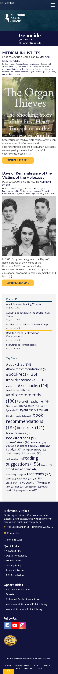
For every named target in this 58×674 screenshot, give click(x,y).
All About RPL (13, 550)
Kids (18, 668)
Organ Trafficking (36, 71)
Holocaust (6, 193)
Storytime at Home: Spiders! (21, 344)
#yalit (43, 406)
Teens (39, 668)
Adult (13, 64)
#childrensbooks (26, 380)
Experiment (39, 69)
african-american (9, 66)
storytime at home (21, 469)
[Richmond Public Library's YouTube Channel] (15, 625)
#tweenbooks (14, 406)
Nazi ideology (29, 193)
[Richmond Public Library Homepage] (15, 18)
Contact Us (13, 533)
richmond (46, 465)
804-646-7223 (14, 539)
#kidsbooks (33, 385)
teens (11, 478)
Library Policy (13, 565)
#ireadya (11, 386)
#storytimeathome (32, 401)
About (8, 665)
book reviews (19, 433)
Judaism (15, 193)
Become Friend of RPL (18, 589)
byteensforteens (17, 442)
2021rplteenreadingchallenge (19, 416)
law (20, 193)
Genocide (49, 69)
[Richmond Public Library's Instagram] (22, 625)
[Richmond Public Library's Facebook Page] (7, 625)
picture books (31, 453)
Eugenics (30, 69)
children (22, 69)
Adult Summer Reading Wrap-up (24, 304)
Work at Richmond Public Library (24, 609)
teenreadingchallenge (16, 475)
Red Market (7, 74)
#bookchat (18, 364)
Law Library (15, 71)
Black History (32, 66)
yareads (17, 486)
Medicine (24, 71)
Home (24, 43)
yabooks (31, 482)
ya (37, 478)
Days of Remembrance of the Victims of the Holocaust (27, 175)
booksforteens (21, 438)
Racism (52, 71)
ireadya (13, 449)
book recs (30, 427)
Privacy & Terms (15, 570)
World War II (50, 193)
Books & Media (22, 665)
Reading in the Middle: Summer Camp (27, 324)
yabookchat (14, 482)
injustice (5, 71)
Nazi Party (40, 193)
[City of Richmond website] (10, 640)
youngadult (33, 486)
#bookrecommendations (27, 369)
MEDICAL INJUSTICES (21, 52)
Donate (10, 594)
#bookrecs (21, 374)
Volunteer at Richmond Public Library (26, 604)
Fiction (45, 445)
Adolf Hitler (33, 188)
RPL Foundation (15, 575)
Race (46, 71)
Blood (41, 66)
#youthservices (34, 410)
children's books (28, 445)
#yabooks (31, 405)
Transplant (17, 74)
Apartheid (21, 66)
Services (28, 668)
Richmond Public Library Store (23, 599)
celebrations (38, 442)
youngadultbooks (26, 490)
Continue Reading (18, 160)
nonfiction (13, 453)
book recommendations (24, 421)
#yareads (12, 410)
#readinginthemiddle (18, 390)
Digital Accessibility (16, 555)
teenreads (39, 473)
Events (13, 188)
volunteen (24, 478)
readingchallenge (14, 459)
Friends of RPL (14, 560)
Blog (36, 665)
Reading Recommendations (27, 64)
